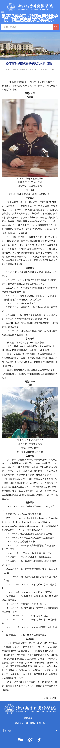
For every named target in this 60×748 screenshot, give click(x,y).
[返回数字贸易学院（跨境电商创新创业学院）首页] (30, 709)
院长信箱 (28, 718)
